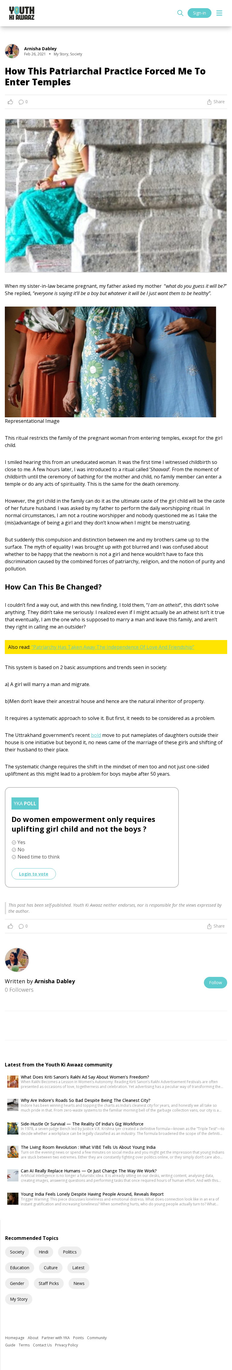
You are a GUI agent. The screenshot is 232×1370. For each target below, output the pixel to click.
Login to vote (33, 874)
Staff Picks (49, 1283)
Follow (215, 982)
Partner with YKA (56, 1337)
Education (19, 1267)
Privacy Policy (66, 1345)
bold (96, 735)
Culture (51, 1267)
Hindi (43, 1252)
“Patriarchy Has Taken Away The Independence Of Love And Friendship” (112, 647)
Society (17, 1252)
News (79, 1283)
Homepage (15, 1337)
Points (79, 1337)
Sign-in (199, 13)
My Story (18, 1299)
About (33, 1337)
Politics (70, 1252)
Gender (17, 1283)
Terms (25, 1345)
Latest (78, 1267)
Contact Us (43, 1345)
